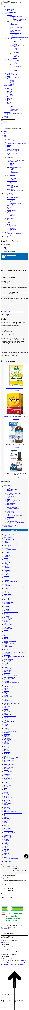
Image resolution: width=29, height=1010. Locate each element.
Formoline (7, 638)
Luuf (5, 699)
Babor (6, 560)
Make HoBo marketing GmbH (12, 703)
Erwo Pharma (7, 627)
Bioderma (6, 573)
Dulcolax (6, 621)
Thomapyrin (7, 835)
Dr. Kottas (7, 614)
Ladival (6, 689)
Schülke (6, 799)
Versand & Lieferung (22, 962)
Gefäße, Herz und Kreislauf (13, 500)
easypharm (7, 623)
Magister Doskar (8, 702)
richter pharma (8, 778)
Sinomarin (7, 808)
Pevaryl (6, 754)
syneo (6, 821)
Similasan (7, 806)
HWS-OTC (7, 311)
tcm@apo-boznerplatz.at (7, 958)
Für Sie (8, 499)
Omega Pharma (8, 735)
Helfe (5, 664)
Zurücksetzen (12, 293)
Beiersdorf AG (8, 566)
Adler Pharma (8, 537)
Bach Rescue (7, 562)
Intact (5, 674)
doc (5, 605)
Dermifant (7, 599)
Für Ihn (8, 497)
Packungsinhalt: (5, 293)
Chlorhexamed (8, 595)
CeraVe (6, 592)
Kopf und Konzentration (13, 507)
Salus (5, 788)
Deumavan (7, 601)
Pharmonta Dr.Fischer (9, 760)
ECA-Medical (8, 624)
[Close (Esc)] (1, 1007)
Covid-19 (9, 492)
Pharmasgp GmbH (9, 759)
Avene (6, 559)
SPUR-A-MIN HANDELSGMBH (13, 813)
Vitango (6, 849)
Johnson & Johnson (9, 677)
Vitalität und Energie (12, 521)
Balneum (6, 563)
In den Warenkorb (5, 297)
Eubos (6, 630)
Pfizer (6, 756)
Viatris (6, 843)
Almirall (6, 547)
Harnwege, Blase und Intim (13, 501)
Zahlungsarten (4, 964)
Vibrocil (6, 844)
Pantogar (6, 747)
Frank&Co (7, 639)
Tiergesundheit (7, 529)
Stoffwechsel (10, 518)
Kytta (5, 685)
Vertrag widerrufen (5, 994)
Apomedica (7, 553)
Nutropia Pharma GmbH (10, 731)
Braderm (6, 583)
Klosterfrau (7, 681)
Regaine (6, 772)
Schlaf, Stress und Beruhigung (14, 515)
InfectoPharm (7, 671)
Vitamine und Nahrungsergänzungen (16, 522)
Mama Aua (7, 704)
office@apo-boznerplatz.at (7, 946)
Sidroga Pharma (8, 802)
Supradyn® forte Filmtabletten (11, 416)
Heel (6, 663)
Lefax (6, 692)
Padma (6, 745)
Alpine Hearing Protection (10, 549)
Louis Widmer (8, 696)
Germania (6, 649)
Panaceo (6, 746)
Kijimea (6, 680)
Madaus (6, 700)
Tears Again (7, 828)
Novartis (6, 728)
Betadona (6, 569)
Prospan (6, 765)
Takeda (6, 822)
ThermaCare (7, 833)
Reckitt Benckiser (8, 771)
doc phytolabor (8, 606)
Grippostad (7, 655)
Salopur (6, 786)
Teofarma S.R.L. (8, 831)
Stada (6, 814)
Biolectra (6, 577)
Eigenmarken (7, 483)
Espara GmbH (8, 628)
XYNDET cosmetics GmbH (11, 858)
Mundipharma (8, 714)
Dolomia (7, 607)
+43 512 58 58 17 (5, 942)
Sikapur (6, 804)
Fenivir (6, 637)
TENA (6, 829)
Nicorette (6, 724)
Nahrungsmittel (10, 511)
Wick (5, 856)
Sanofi (6, 792)
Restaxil (6, 775)
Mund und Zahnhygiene (13, 508)
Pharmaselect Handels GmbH (11, 757)
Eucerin (6, 631)
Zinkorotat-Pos (8, 861)
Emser (6, 625)
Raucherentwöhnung (12, 512)
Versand (6, 282)
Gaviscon (6, 645)
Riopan (6, 779)
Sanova (6, 796)
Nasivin (6, 720)
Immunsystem (10, 506)
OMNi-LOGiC (8, 738)
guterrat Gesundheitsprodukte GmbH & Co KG (16, 656)
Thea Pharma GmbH (9, 832)
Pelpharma (7, 750)
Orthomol (6, 742)
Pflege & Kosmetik (8, 526)
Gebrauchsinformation (6, 291)
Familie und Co (10, 494)
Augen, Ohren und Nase (13, 489)
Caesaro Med (7, 589)
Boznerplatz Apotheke (10, 581)
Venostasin (7, 840)
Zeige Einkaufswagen (6, 126)
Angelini (6, 551)
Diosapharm (7, 603)
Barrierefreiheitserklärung (20, 964)
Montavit (7, 711)
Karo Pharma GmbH (9, 678)
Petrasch (6, 753)
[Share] (2, 1007)
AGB (15, 962)
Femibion (6, 635)
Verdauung (9, 519)
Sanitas (6, 790)
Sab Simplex (7, 785)
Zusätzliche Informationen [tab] (10, 315)
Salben (8, 514)
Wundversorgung (11, 524)
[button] (14, 298)
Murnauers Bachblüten (10, 716)
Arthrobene (7, 556)
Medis (6, 709)
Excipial (6, 634)
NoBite (6, 725)
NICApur (6, 723)
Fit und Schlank (11, 496)
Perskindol (7, 752)
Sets (5, 528)
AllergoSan (7, 545)
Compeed (6, 596)
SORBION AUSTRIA (10, 811)
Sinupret (6, 810)
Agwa (6, 541)
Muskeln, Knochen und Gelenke (15, 510)
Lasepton (6, 691)
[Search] (3, 257)
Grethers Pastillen (8, 653)
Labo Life (7, 688)
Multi (5, 713)
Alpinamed (7, 548)
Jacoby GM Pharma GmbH (11, 675)
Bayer (6, 565)
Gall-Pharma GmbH (9, 644)
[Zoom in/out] (5, 1007)
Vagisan (6, 839)
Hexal (6, 667)
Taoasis (6, 825)
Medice (6, 707)
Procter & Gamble (9, 764)
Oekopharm (7, 732)
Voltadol (6, 851)
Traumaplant (7, 836)
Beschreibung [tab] (7, 314)
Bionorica (6, 578)
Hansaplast (7, 660)
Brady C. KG (7, 584)
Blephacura (7, 580)
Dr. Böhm (7, 609)
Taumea (6, 826)
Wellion (6, 854)
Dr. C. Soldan (7, 610)
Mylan (6, 717)
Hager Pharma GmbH (9, 659)
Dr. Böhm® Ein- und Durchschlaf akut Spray (16, 473)
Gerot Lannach (8, 650)
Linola (6, 695)
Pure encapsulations (9, 767)
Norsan (6, 727)
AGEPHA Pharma (9, 540)
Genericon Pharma (9, 648)
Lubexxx (6, 698)
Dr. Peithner (7, 617)
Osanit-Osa (7, 743)
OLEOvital (7, 734)
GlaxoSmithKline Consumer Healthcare (14, 652)
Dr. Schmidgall (8, 619)
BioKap (6, 576)
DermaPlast (7, 598)
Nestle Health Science (9, 721)
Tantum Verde (8, 824)
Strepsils (6, 818)
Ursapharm (7, 838)
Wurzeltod (7, 857)
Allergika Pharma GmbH (10, 544)
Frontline (6, 642)
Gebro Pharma (8, 646)
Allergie (9, 488)
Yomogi (6, 860)
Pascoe (6, 749)
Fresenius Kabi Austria (10, 641)
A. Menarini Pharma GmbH (11, 534)
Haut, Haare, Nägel (11, 503)
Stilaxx (6, 817)
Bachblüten (9, 490)
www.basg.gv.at (5, 928)
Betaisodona (7, 570)
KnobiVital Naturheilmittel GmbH (12, 682)
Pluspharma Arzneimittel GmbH (12, 763)
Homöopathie (10, 504)
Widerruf (10, 964)
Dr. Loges (7, 616)
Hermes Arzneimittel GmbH (11, 666)
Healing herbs (7, 662)
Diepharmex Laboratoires (10, 602)
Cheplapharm (7, 594)
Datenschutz (10, 962)
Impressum (3, 962)
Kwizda (6, 684)
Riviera (6, 781)
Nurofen (6, 729)
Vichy (6, 846)
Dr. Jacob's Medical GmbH (11, 612)
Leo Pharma (7, 693)
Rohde (6, 782)
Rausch (6, 770)
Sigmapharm (7, 803)
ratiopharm (7, 768)
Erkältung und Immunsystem (14, 493)
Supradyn (7, 820)
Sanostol (6, 795)
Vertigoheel (7, 842)
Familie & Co (7, 485)
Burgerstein (7, 588)
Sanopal (6, 793)
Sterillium (6, 815)
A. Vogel (6, 535)
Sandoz (6, 789)
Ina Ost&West (8, 670)
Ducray (6, 620)
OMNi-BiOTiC (8, 736)
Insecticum (7, 673)
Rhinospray (7, 777)
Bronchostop (8, 585)
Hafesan (6, 657)
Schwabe (7, 800)
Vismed (6, 847)
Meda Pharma (7, 706)
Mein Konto (4, 131)
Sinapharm (7, 807)
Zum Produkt (16, 390)
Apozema (7, 555)
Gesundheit (6, 486)
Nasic (5, 718)
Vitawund (6, 850)
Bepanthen (7, 567)
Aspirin (6, 558)
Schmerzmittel (10, 517)
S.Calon (6, 783)
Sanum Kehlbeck (8, 797)
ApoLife (7, 552)
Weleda (6, 853)
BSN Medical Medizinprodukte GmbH (14, 587)
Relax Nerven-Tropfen (11, 445)
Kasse (12, 126)
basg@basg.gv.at (5, 930)
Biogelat (6, 574)
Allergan (6, 542)
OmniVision (7, 739)
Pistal (5, 761)
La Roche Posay (8, 686)
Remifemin (7, 774)
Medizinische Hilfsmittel (10, 525)
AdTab (6, 538)
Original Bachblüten (9, 741)
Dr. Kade (6, 613)
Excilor (6, 632)
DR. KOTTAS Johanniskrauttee (14, 388)
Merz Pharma (7, 710)
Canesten (6, 591)
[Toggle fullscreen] (4, 1007)
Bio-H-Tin (7, 571)
